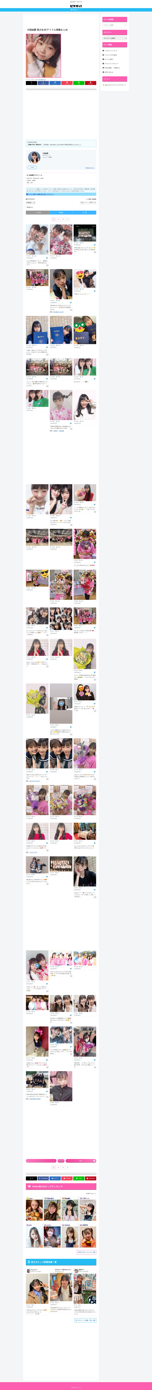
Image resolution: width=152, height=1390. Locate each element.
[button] (125, 25)
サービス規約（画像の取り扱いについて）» (41, 194)
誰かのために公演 (34, 781)
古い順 (84, 212)
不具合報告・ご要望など (112, 68)
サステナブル (33, 852)
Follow (32, 167)
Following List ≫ (89, 167)
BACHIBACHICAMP (35, 1099)
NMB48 (55, 431)
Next (81, 1160)
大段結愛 (61, 431)
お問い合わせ (109, 72)
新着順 (61, 212)
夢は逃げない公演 (58, 312)
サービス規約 (108, 59)
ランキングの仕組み (110, 55)
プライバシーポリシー (111, 63)
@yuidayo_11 (42, 79)
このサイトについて (111, 50)
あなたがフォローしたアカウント (115, 85)
